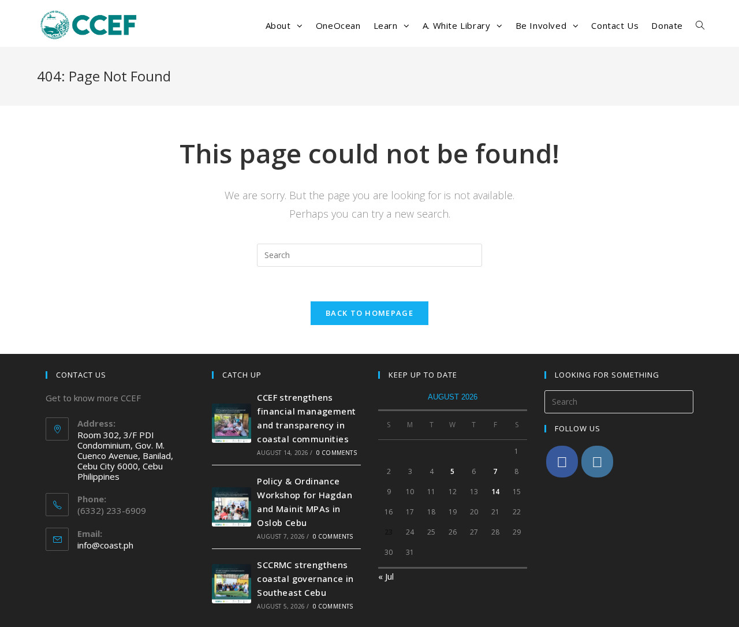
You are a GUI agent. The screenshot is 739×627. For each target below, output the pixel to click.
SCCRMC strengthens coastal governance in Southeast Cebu (305, 578)
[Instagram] (597, 461)
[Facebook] (562, 461)
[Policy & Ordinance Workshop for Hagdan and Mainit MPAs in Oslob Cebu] (231, 507)
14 (495, 492)
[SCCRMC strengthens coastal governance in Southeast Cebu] (231, 583)
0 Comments (336, 453)
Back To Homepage (369, 313)
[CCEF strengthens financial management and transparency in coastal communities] (231, 423)
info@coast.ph (105, 545)
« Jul (386, 576)
